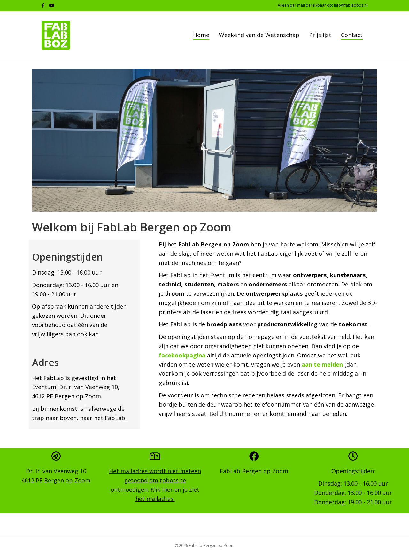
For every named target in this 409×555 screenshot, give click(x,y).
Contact (352, 35)
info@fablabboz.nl (350, 5)
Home (201, 35)
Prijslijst (320, 35)
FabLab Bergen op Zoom (254, 471)
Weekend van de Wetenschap (259, 35)
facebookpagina (182, 355)
